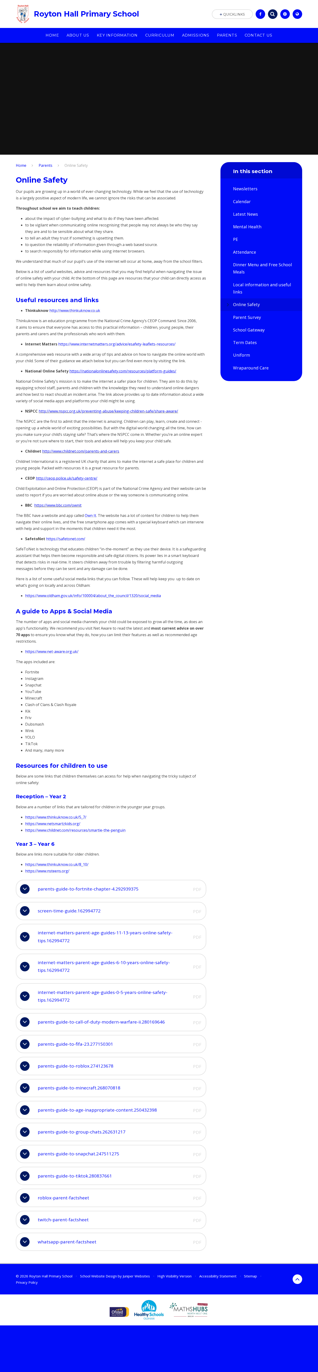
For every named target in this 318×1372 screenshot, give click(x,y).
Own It (90, 515)
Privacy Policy (27, 1282)
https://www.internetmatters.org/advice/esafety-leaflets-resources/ (117, 344)
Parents (45, 165)
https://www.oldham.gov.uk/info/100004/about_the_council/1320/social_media (93, 595)
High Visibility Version (174, 1276)
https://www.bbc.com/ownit (57, 505)
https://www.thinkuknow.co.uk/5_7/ (55, 817)
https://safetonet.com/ (65, 538)
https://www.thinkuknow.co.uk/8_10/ (56, 864)
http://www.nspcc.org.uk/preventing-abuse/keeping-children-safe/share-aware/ (108, 411)
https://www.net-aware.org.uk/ (51, 651)
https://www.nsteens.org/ (47, 871)
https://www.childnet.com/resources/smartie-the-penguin (75, 830)
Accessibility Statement (218, 1276)
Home (21, 165)
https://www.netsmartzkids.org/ (52, 823)
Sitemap (250, 1276)
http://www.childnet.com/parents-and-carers (80, 451)
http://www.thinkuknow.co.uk (74, 310)
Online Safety (76, 165)
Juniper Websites (136, 1276)
